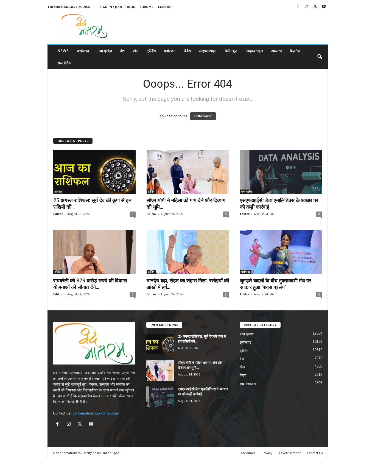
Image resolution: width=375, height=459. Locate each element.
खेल (135, 50)
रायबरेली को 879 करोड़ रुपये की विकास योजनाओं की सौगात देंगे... (90, 284)
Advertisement (290, 453)
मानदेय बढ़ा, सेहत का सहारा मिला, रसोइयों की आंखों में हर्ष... (188, 284)
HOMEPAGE (203, 116)
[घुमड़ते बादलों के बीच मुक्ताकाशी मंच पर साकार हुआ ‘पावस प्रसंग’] (281, 252)
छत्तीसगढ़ (83, 50)
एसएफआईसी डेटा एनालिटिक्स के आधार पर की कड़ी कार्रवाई (279, 203)
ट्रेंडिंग (151, 50)
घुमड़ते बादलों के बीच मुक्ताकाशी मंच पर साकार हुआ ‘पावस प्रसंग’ (275, 284)
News (63, 50)
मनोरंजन (169, 50)
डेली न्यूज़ (231, 50)
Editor (58, 214)
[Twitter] (315, 7)
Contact (165, 7)
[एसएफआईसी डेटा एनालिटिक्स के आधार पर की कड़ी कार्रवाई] (281, 172)
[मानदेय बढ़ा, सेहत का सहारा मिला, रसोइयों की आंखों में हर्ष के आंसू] (188, 252)
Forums (146, 7)
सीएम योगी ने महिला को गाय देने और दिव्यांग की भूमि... (186, 203)
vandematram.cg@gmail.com (95, 413)
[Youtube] (323, 7)
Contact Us (315, 453)
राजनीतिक (64, 62)
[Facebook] (298, 7)
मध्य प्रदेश (104, 50)
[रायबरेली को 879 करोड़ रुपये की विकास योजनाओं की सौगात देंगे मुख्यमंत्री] (94, 252)
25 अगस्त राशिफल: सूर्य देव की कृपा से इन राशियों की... (92, 203)
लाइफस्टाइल (207, 50)
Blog (131, 7)
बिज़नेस (295, 50)
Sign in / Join (111, 7)
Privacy (267, 453)
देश (122, 50)
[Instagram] (306, 7)
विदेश (187, 50)
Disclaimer (247, 453)
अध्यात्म (276, 50)
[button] (320, 57)
